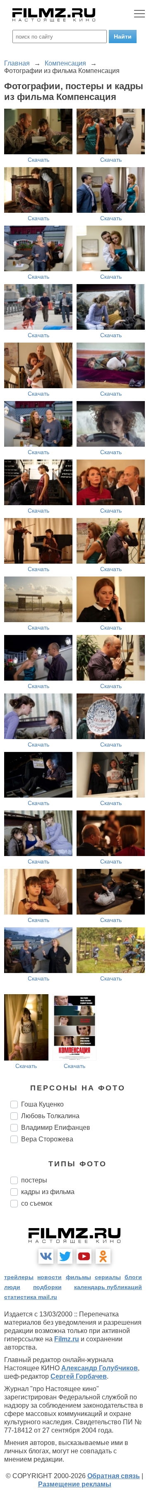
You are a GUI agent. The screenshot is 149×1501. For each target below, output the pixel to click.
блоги (133, 1277)
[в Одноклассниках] (103, 1256)
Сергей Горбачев (78, 1376)
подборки (47, 1287)
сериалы (108, 1277)
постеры (34, 1180)
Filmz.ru (66, 1339)
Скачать (38, 159)
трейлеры (19, 1277)
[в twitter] (65, 1256)
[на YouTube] (84, 1256)
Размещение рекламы (74, 1484)
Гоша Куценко (42, 1104)
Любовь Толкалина (50, 1115)
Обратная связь (113, 1475)
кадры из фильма (47, 1191)
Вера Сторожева (47, 1139)
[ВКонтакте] (45, 1256)
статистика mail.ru (30, 1297)
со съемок (36, 1203)
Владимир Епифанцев (55, 1127)
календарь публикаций (108, 1287)
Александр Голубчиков (99, 1368)
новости (49, 1277)
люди (12, 1287)
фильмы (78, 1277)
